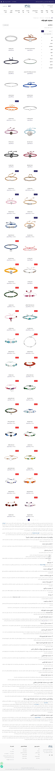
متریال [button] (51, 52)
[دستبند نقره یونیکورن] (11, 387)
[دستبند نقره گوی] (11, 61)
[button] (9, 6)
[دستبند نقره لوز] (30, 434)
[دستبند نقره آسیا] (11, 364)
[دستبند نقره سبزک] (30, 387)
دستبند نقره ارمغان (11, 188)
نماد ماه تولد (27, 11)
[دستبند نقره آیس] (11, 317)
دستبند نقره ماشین (30, 95)
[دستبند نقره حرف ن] (30, 108)
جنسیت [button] (51, 43)
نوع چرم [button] (51, 58)
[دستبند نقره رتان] (30, 178)
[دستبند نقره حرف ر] (11, 84)
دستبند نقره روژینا (30, 514)
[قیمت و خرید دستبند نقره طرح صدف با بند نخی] (30, 294)
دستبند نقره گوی (11, 72)
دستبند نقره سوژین (11, 491)
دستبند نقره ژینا (11, 48)
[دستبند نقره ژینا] (11, 38)
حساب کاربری (25, 749)
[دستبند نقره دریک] (30, 224)
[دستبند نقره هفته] (11, 201)
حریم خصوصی (24, 756)
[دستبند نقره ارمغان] (11, 178)
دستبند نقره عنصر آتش (30, 375)
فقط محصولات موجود (47, 34)
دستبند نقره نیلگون (11, 351)
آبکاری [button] (51, 49)
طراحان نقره (46, 702)
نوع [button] (51, 37)
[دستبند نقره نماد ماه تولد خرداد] (30, 38)
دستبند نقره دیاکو (30, 141)
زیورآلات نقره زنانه (42, 564)
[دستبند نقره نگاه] (11, 131)
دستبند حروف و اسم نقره (48, 27)
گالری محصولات (37, 756)
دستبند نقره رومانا (11, 281)
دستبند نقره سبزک (30, 398)
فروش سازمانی (11, 11)
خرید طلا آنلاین (5, 11)
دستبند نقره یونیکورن (11, 398)
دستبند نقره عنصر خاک (11, 421)
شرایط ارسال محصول (24, 752)
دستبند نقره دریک (30, 235)
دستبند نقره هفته (11, 211)
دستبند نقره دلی (29, 258)
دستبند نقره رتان (29, 188)
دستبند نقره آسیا (11, 375)
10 (22, 520)
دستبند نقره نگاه (11, 141)
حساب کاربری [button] (5, 6)
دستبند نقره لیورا (11, 514)
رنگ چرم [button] (51, 61)
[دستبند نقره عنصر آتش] (30, 364)
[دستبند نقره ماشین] (30, 84)
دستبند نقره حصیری (30, 491)
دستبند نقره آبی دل (30, 328)
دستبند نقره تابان (11, 118)
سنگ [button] (51, 55)
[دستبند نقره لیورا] (11, 504)
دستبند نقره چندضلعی (11, 468)
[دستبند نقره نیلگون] (11, 341)
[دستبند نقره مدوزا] (11, 248)
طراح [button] (51, 40)
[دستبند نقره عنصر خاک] (11, 411)
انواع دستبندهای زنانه (35, 533)
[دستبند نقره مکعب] (30, 341)
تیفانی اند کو (37, 704)
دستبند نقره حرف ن (30, 118)
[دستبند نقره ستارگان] (11, 434)
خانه (39, 749)
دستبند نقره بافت (30, 468)
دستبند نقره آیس (11, 328)
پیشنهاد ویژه (52, 11)
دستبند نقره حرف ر (11, 95)
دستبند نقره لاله (29, 211)
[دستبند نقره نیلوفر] (30, 154)
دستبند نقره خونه (30, 421)
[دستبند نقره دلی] (30, 248)
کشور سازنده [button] (50, 67)
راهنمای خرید (25, 750)
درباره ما (38, 750)
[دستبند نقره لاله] (30, 201)
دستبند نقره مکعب (30, 351)
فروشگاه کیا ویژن (37, 717)
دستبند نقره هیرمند (11, 235)
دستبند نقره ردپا (11, 165)
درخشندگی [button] (50, 46)
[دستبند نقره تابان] (11, 108)
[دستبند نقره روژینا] (30, 504)
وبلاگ (39, 754)
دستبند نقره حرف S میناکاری (30, 305)
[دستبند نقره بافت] (30, 457)
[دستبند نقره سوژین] (11, 481)
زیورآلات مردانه (42, 11)
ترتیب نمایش (6, 25)
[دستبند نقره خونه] (30, 411)
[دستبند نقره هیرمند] (11, 224)
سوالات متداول (24, 758)
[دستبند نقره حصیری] (30, 481)
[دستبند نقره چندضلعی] (11, 457)
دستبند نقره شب (29, 281)
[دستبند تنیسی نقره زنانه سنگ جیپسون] (30, 61)
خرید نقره (3, 523)
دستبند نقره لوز (30, 445)
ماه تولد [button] (51, 64)
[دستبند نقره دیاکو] (30, 131)
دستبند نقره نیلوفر (30, 165)
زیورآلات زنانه (47, 11)
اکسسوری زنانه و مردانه (34, 11)
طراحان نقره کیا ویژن (17, 11)
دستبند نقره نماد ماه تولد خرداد (30, 48)
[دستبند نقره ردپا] (11, 154)
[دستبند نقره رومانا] (11, 271)
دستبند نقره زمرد (11, 305)
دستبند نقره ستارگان (11, 445)
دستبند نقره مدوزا (11, 258)
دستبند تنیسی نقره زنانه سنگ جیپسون (30, 72)
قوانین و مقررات (24, 754)
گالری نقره (23, 11)
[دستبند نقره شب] (30, 271)
